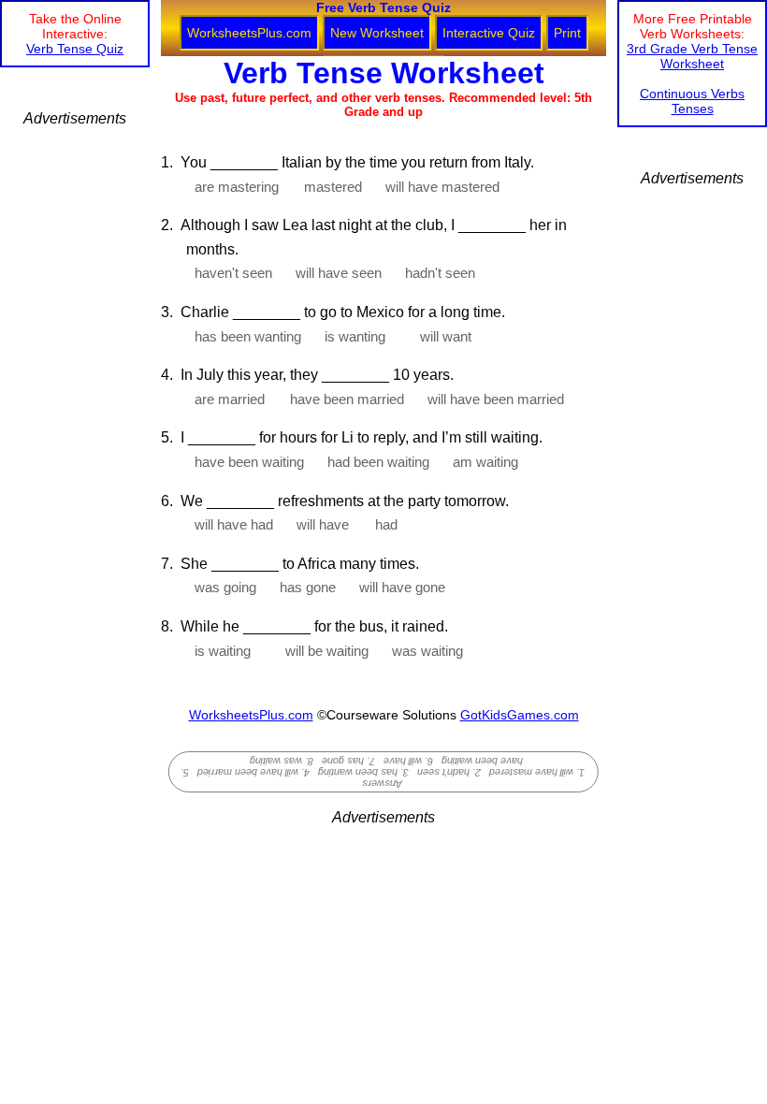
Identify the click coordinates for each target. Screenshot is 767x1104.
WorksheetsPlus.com (249, 32)
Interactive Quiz (488, 32)
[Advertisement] (75, 408)
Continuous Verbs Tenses (692, 101)
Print (567, 32)
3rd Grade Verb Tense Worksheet (692, 56)
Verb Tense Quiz (74, 48)
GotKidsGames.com (519, 714)
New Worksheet (377, 32)
